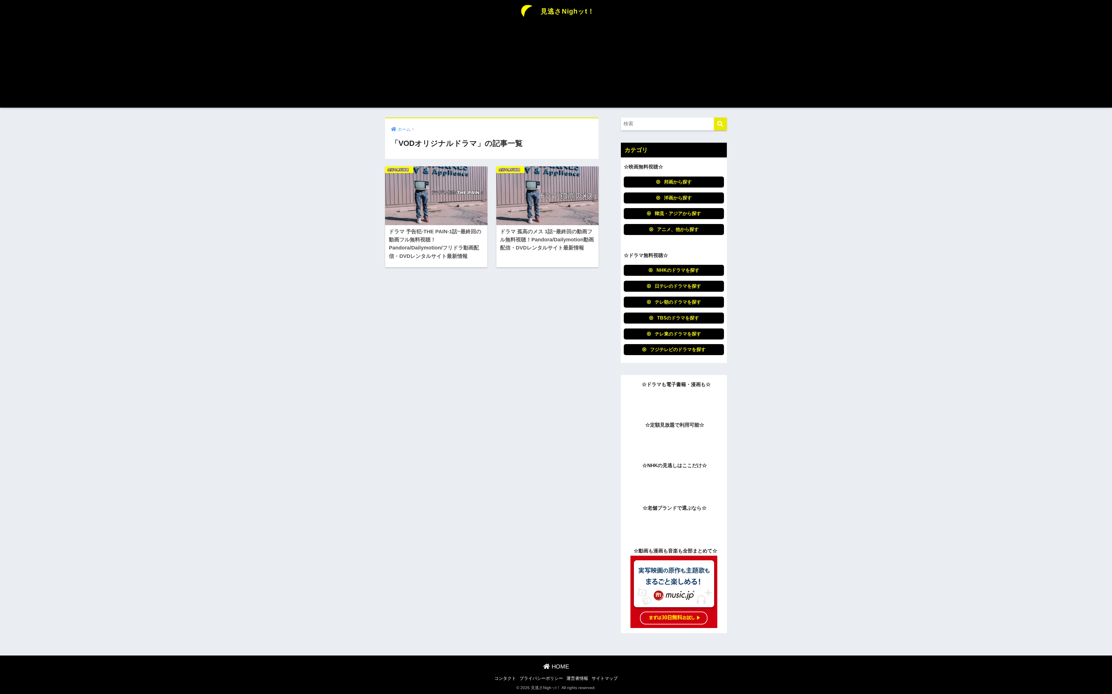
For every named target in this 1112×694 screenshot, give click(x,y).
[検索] (720, 124)
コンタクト (505, 678)
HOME (559, 666)
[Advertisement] (556, 67)
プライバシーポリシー (541, 678)
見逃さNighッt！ (567, 11)
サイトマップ (605, 678)
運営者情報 (577, 678)
